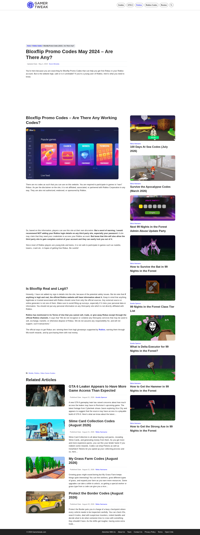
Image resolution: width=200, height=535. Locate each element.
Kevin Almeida (54, 64)
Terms (160, 532)
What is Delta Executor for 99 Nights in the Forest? (149, 348)
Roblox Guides (37, 46)
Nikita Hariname (101, 432)
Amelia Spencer (101, 397)
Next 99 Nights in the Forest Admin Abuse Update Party (148, 228)
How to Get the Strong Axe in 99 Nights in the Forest (151, 428)
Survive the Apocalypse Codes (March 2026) (150, 188)
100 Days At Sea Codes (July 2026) (149, 148)
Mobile (31, 373)
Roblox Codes (151, 5)
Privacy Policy (150, 532)
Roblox (139, 5)
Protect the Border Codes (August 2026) (96, 495)
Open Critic (169, 532)
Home (29, 46)
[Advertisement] (100, 26)
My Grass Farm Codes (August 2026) (93, 461)
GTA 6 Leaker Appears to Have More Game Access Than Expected (97, 388)
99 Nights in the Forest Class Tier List (152, 308)
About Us (121, 532)
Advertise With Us (109, 532)
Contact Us (138, 532)
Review (164, 5)
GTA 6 (130, 5)
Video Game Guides (47, 373)
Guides (121, 5)
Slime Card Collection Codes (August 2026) (92, 423)
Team (129, 532)
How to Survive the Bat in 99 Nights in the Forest (149, 268)
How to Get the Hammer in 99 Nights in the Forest (149, 388)
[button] (171, 5)
